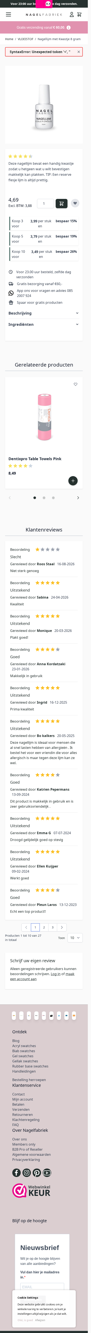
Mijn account (22, 1099)
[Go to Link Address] (44, 27)
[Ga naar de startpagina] (44, 14)
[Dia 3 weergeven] (53, 497)
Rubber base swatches (30, 1066)
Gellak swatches (25, 1061)
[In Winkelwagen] (62, 203)
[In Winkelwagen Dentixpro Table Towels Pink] (73, 480)
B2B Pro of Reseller (27, 1149)
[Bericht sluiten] (79, 52)
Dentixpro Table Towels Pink (34, 458)
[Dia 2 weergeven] (44, 497)
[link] (26, 927)
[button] (21, 156)
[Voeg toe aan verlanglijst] (75, 203)
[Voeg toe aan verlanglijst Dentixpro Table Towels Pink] (75, 384)
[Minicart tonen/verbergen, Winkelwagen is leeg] (79, 14)
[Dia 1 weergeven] (34, 497)
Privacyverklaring (26, 1159)
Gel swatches (22, 1056)
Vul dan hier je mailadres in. (39, 1274)
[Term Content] (68, 27)
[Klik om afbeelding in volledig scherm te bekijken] (44, 105)
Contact (18, 1094)
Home (9, 39)
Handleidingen (24, 1071)
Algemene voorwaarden (31, 1154)
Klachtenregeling (26, 1119)
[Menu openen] (8, 14)
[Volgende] (62, 927)
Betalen (18, 1104)
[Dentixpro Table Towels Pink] (43, 415)
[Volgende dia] (78, 497)
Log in (56, 974)
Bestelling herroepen (29, 1079)
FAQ (15, 1124)
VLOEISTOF (25, 39)
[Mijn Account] (72, 14)
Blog (15, 1040)
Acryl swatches (24, 1045)
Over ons (19, 1139)
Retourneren (22, 1114)
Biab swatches (23, 1051)
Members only (23, 1144)
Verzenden (21, 1109)
